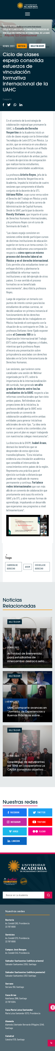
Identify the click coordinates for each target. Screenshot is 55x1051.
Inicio (5, 26)
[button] (52, 1007)
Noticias (13, 26)
